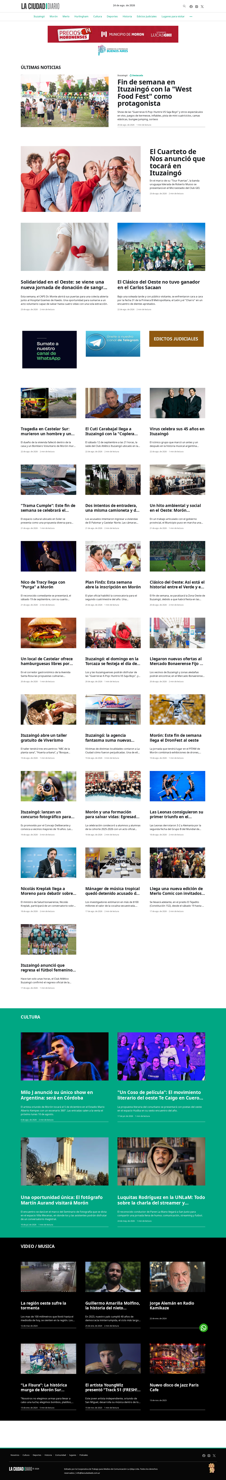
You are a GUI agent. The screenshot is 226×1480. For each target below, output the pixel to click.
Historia (127, 16)
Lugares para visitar (173, 16)
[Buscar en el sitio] (184, 6)
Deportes (112, 16)
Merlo (66, 16)
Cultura (97, 16)
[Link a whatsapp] (203, 1326)
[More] (191, 16)
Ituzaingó (39, 16)
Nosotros (15, 1455)
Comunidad (60, 1455)
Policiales (83, 1455)
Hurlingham (81, 16)
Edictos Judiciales (147, 16)
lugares (72, 1455)
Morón (54, 16)
